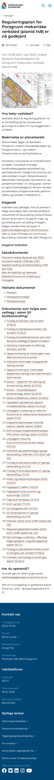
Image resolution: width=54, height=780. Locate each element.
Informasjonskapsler (14, 721)
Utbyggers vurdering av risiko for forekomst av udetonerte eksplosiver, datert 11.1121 (29, 414)
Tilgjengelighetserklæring (17, 736)
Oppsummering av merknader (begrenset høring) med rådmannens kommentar (29, 373)
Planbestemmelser (18, 296)
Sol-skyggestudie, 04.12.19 (22, 508)
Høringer (9, 15)
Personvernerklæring (15, 728)
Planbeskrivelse (16, 301)
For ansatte (9, 743)
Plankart (12, 292)
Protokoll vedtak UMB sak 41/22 (20, 261)
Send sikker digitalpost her (18, 750)
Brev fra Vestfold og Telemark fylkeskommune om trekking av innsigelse (21, 276)
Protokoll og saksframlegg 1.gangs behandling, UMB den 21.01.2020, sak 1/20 (28, 454)
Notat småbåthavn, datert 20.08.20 (27, 398)
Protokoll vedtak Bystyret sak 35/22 (23, 257)
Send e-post (9, 637)
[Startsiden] (12, 5)
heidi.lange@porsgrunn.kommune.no (24, 577)
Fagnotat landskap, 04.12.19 (23, 499)
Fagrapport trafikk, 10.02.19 (22, 487)
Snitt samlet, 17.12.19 (18, 504)
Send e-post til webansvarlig (19, 758)
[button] (43, 6)
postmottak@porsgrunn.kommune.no (25, 230)
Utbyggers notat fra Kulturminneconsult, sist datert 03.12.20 (25, 442)
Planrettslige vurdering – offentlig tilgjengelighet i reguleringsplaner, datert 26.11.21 (27, 541)
